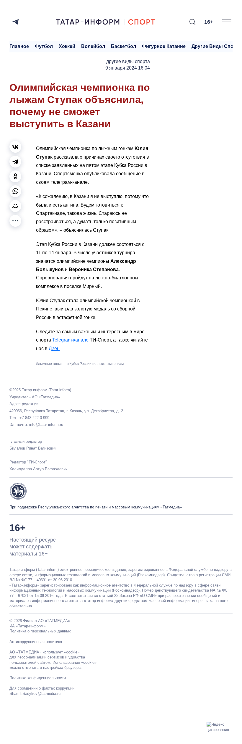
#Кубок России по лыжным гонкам (95, 364)
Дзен (54, 348)
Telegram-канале (70, 339)
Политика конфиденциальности (37, 678)
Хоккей (67, 46)
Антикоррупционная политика (35, 642)
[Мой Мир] (15, 206)
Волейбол (93, 46)
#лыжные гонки (49, 364)
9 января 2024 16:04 (127, 67)
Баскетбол (123, 46)
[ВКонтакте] (15, 147)
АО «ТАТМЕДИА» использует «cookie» (44, 652)
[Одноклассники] (15, 176)
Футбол (44, 46)
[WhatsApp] (15, 191)
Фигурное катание (164, 46)
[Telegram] (15, 22)
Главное (19, 46)
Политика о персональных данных (40, 631)
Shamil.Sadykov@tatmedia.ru (34, 693)
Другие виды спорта (216, 46)
